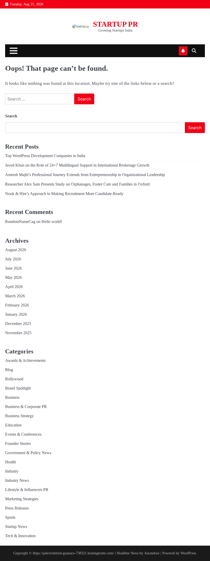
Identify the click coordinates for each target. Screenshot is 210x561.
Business (12, 397)
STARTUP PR (115, 24)
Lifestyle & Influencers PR (26, 489)
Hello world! (51, 221)
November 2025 (18, 333)
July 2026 (13, 259)
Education (13, 425)
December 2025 (18, 323)
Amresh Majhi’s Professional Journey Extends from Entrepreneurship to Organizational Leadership (85, 174)
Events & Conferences (23, 434)
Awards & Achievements (25, 360)
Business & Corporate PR (26, 406)
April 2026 (14, 286)
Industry (11, 471)
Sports (10, 517)
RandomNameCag (20, 221)
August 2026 (15, 250)
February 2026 (17, 305)
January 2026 (16, 314)
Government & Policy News (28, 453)
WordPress (188, 553)
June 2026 (13, 268)
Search (11, 116)
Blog (9, 370)
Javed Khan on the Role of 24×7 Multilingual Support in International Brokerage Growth (77, 165)
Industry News (17, 480)
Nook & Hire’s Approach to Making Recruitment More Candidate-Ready (64, 193)
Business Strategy (19, 416)
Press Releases (17, 508)
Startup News (16, 526)
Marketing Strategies (21, 499)
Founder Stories (18, 443)
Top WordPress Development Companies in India (45, 156)
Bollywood (14, 379)
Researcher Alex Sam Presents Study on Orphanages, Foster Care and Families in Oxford (77, 184)
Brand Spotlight (18, 388)
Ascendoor (152, 553)
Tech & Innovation (20, 536)
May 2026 (13, 277)
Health (10, 462)
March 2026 (15, 296)
